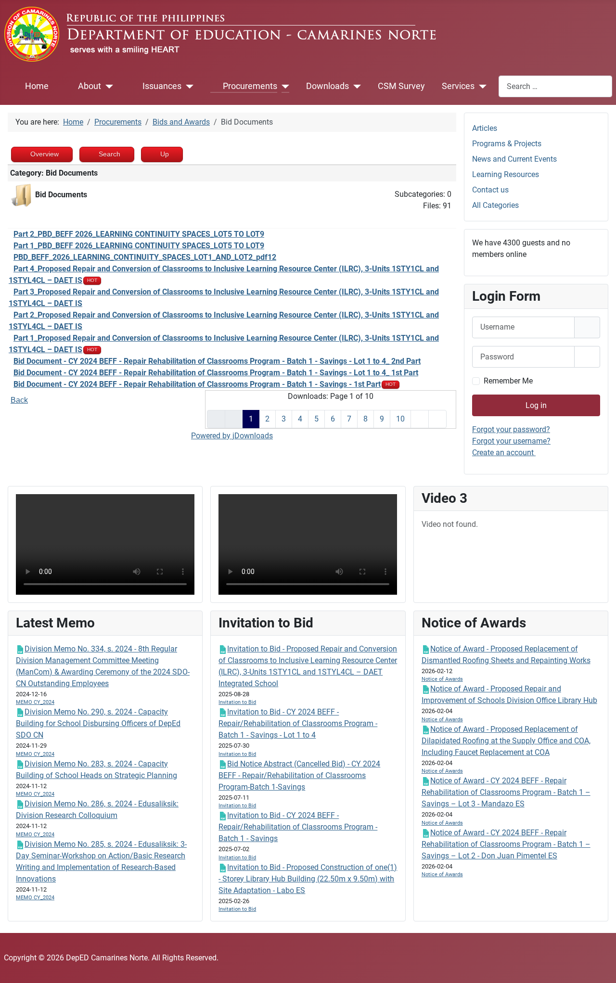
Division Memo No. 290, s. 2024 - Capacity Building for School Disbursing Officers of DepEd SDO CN (98, 723)
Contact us (490, 189)
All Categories (495, 205)
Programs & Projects (506, 143)
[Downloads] (355, 86)
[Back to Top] (599, 965)
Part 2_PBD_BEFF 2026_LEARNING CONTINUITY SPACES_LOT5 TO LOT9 (138, 234)
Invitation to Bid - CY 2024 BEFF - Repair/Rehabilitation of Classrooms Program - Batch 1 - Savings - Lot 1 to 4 (297, 723)
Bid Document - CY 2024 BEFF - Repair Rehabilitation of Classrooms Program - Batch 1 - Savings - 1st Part (197, 384)
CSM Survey (401, 86)
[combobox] (555, 86)
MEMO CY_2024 (35, 702)
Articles (484, 128)
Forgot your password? (511, 429)
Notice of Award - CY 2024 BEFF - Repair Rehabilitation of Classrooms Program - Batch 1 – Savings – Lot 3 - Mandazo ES (506, 792)
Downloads (327, 86)
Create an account (504, 452)
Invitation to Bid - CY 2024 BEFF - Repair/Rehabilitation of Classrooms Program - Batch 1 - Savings (297, 827)
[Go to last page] (437, 419)
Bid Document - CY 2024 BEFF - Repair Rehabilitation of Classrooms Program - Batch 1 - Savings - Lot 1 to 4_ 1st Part (215, 372)
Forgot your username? (511, 441)
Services (458, 86)
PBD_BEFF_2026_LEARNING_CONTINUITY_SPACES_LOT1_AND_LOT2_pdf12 (144, 257)
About (89, 86)
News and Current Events (514, 159)
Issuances (161, 86)
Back (19, 400)
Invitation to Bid (237, 702)
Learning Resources (505, 174)
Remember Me (508, 380)
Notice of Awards (442, 679)
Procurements (250, 86)
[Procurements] (283, 86)
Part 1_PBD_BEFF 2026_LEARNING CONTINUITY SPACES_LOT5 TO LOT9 (138, 245)
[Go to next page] (420, 419)
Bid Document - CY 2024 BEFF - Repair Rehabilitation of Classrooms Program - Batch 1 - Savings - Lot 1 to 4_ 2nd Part (217, 361)
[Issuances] (187, 86)
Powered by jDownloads (232, 435)
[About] (107, 86)
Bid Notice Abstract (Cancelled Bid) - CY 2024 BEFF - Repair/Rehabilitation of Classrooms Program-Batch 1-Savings (299, 775)
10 (400, 418)
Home (37, 86)
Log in (536, 405)
